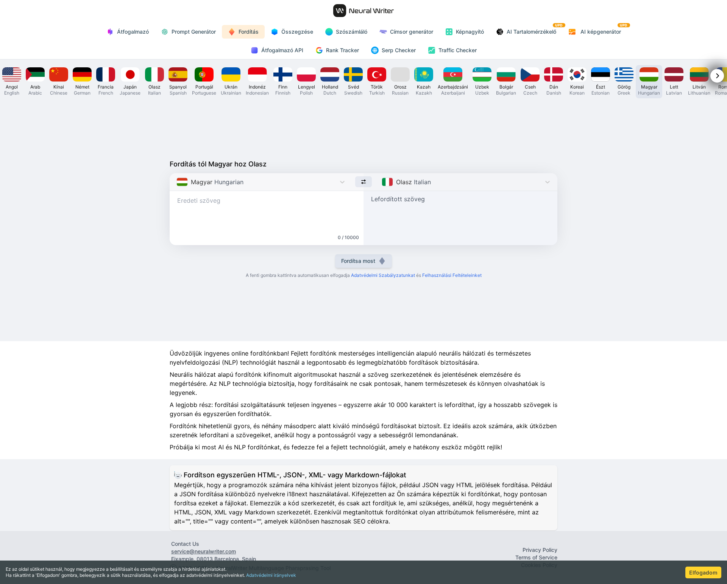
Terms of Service (536, 557)
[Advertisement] (363, 127)
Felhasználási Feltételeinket (452, 275)
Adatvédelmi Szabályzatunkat (383, 275)
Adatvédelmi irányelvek (271, 575)
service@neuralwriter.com (203, 551)
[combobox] (177, 181)
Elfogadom (703, 572)
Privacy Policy (540, 550)
